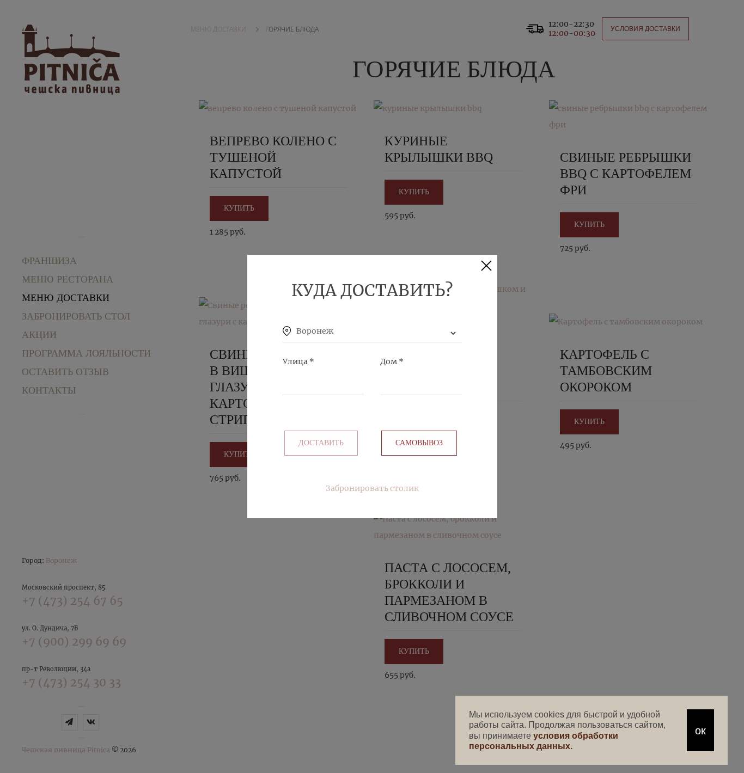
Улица (298, 361)
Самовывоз (419, 443)
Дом (392, 361)
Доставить (321, 443)
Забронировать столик (372, 488)
